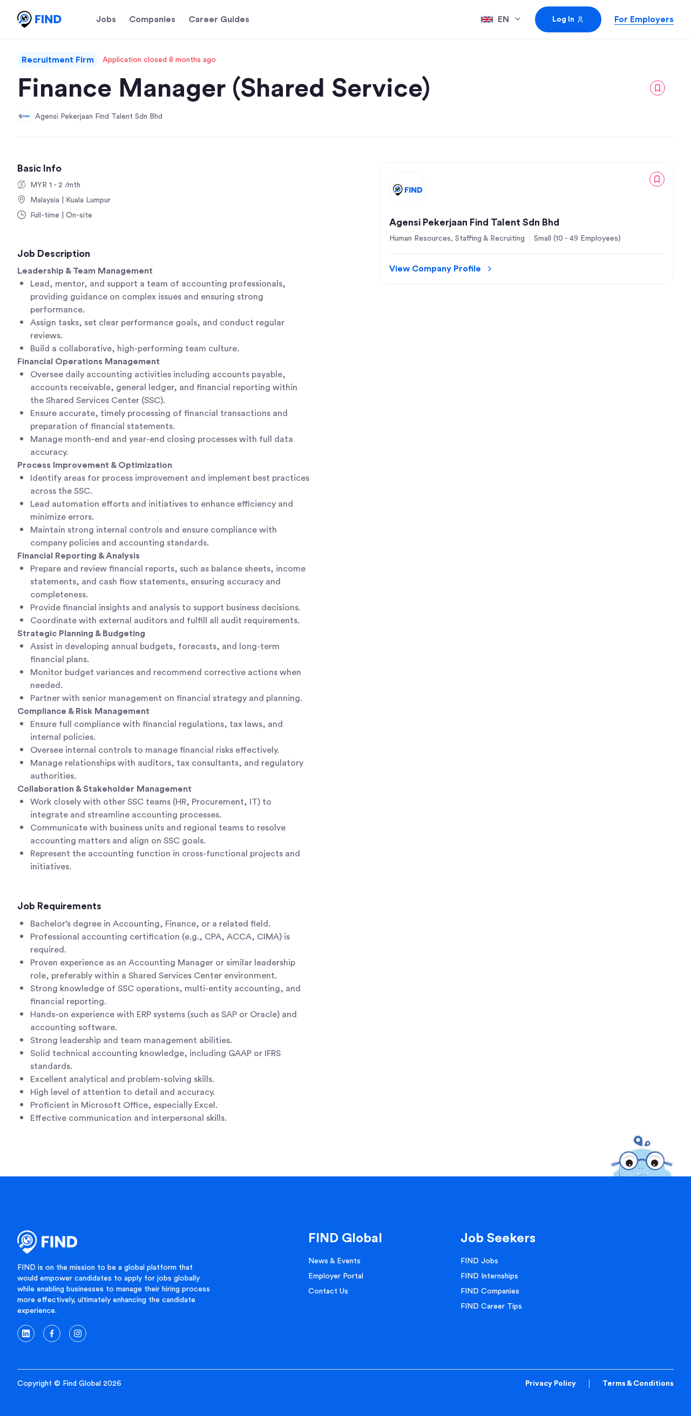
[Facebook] (51, 1333)
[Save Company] (657, 179)
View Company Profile (435, 268)
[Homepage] (39, 19)
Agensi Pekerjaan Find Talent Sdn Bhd (98, 116)
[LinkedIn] (26, 1333)
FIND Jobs (479, 1261)
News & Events (334, 1261)
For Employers (644, 19)
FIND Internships (489, 1276)
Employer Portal (335, 1276)
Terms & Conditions (638, 1383)
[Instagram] (77, 1333)
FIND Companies (489, 1291)
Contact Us (328, 1291)
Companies (152, 19)
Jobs (106, 19)
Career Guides (218, 19)
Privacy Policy (550, 1383)
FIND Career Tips (491, 1306)
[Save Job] (657, 88)
